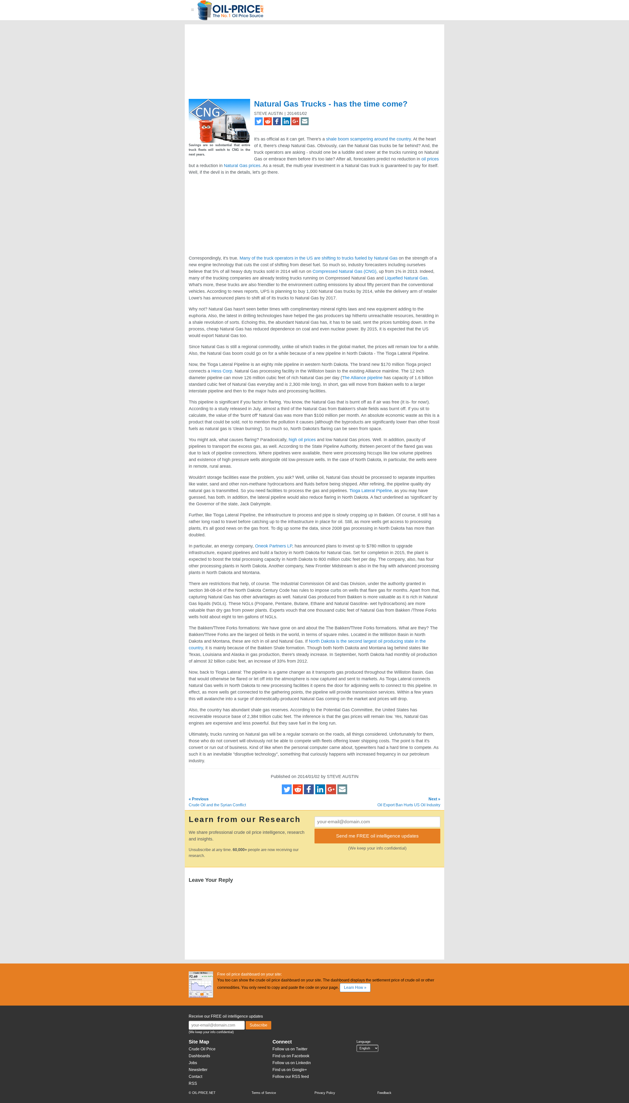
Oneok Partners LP (273, 546)
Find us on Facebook (290, 1056)
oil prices (430, 158)
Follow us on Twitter (289, 1049)
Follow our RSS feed (290, 1076)
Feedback (384, 1093)
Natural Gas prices (242, 165)
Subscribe (258, 1025)
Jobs (193, 1063)
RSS (193, 1083)
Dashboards (199, 1056)
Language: (364, 1041)
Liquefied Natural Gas (406, 278)
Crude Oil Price (202, 1049)
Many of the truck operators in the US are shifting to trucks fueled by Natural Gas (319, 258)
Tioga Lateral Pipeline (370, 490)
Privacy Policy (324, 1093)
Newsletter (198, 1070)
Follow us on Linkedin (291, 1063)
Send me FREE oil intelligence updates (377, 836)
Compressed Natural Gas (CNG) (344, 271)
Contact (195, 1076)
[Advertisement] (308, 63)
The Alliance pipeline (362, 377)
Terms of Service (264, 1093)
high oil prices (302, 439)
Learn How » (355, 987)
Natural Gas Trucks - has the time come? (331, 103)
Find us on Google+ (289, 1070)
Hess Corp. (222, 371)
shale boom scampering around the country (368, 139)
